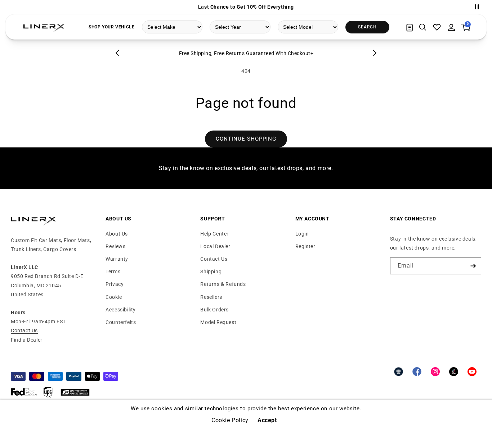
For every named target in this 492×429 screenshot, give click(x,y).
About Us (117, 234)
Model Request (218, 322)
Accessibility (121, 309)
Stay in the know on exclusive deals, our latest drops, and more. (246, 168)
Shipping (211, 271)
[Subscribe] (473, 265)
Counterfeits (121, 322)
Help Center (214, 234)
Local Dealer (215, 246)
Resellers (211, 297)
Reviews (115, 246)
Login (302, 234)
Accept (267, 420)
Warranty (117, 259)
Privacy (115, 284)
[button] (422, 27)
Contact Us (24, 330)
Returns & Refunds (223, 284)
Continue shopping (246, 139)
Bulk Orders (214, 309)
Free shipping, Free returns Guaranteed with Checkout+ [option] (246, 53)
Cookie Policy (230, 420)
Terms (113, 271)
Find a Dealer (27, 340)
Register (305, 246)
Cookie (114, 297)
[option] (246, 7)
